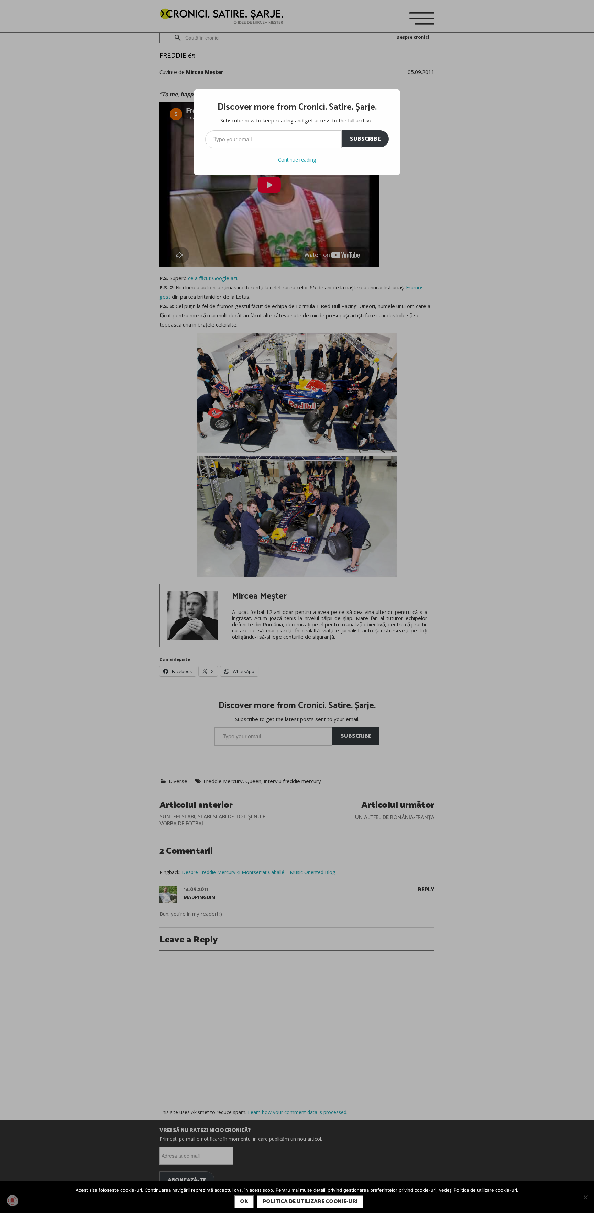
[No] (585, 1197)
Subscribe (365, 139)
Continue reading (297, 159)
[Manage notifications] (12, 1200)
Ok (244, 1201)
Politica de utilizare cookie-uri (310, 1201)
